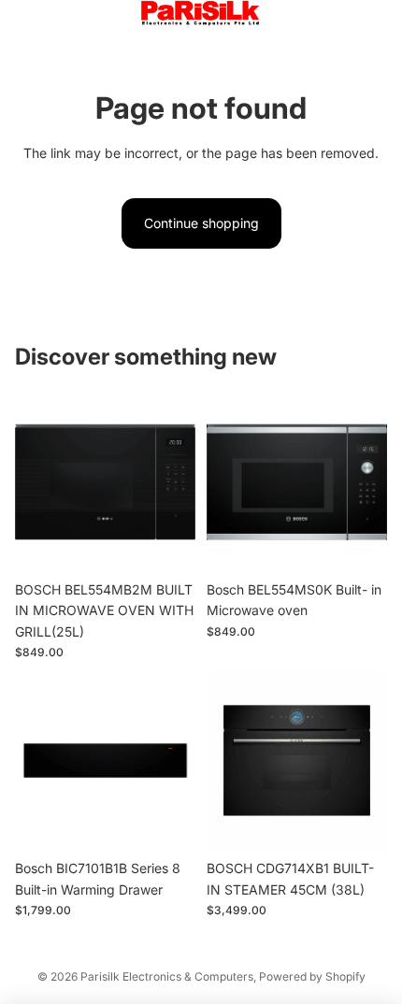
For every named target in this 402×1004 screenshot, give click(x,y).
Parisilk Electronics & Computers (166, 976)
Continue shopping (201, 223)
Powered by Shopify (312, 976)
